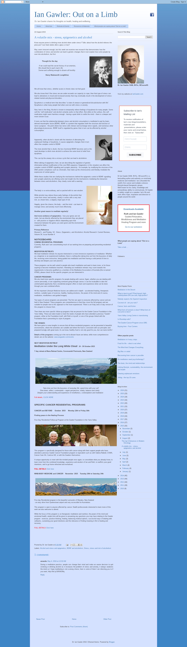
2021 (122, 406)
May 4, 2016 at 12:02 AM (56, 561)
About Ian (49, 26)
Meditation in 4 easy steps (127, 339)
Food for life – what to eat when (129, 343)
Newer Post (40, 619)
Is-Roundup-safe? (124, 319)
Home (39, 26)
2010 (122, 488)
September (126, 435)
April (124, 462)
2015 (122, 426)
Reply (42, 575)
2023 (122, 400)
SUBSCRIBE (135, 155)
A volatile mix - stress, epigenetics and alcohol (63, 37)
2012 (122, 482)
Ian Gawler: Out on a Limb (76, 14)
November (126, 429)
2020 (122, 410)
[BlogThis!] (74, 545)
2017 (122, 419)
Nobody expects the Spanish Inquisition (132, 299)
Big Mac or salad (124, 351)
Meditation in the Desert (126, 290)
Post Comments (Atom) (79, 627)
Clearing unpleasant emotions (128, 374)
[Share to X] (76, 545)
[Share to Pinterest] (81, 545)
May (124, 459)
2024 (122, 397)
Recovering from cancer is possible (131, 355)
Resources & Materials (82, 26)
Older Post (107, 619)
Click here (50, 469)
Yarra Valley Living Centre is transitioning (133, 315)
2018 (122, 416)
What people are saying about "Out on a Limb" (110, 26)
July (124, 452)
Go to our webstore (133, 227)
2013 (122, 479)
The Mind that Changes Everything (130, 347)
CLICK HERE (48, 397)
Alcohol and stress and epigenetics (53, 548)
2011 (122, 485)
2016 (122, 422)
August (125, 438)
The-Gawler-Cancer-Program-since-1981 (132, 323)
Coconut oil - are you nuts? (128, 303)
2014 (122, 476)
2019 (122, 413)
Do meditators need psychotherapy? (131, 359)
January (125, 471)
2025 (122, 393)
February (125, 468)
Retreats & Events (63, 26)
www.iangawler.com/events (64, 337)
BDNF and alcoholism (75, 548)
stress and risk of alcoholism (100, 548)
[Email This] (71, 545)
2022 (122, 403)
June (124, 455)
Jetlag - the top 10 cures (127, 377)
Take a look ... (123, 247)
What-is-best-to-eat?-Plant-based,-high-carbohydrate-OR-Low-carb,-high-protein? (133, 294)
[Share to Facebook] (79, 545)
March (124, 465)
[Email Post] (67, 545)
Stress (86, 548)
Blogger (111, 642)
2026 (122, 390)
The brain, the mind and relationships (131, 363)
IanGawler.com (137, 94)
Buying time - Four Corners (128, 326)
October (125, 432)
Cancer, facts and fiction (127, 306)
